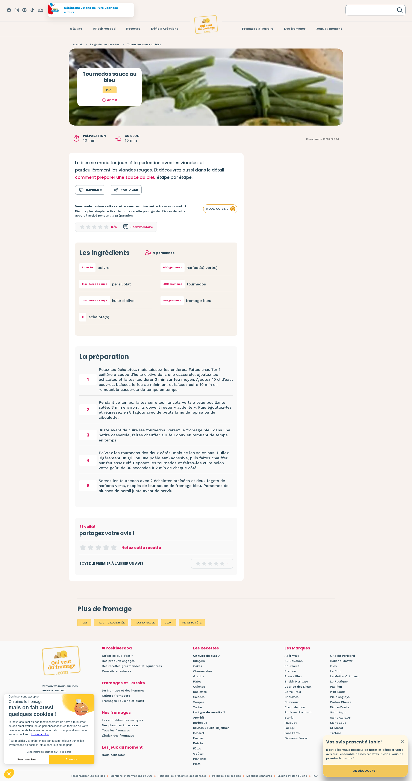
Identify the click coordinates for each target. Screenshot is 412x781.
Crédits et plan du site (292, 775)
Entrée (198, 743)
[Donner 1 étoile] (82, 547)
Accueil (78, 44)
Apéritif (198, 717)
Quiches (199, 686)
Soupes (198, 702)
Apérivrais (292, 655)
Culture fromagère (116, 695)
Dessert (198, 733)
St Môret (336, 727)
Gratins (198, 676)
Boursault (292, 666)
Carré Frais (293, 691)
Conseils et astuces (116, 671)
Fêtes (197, 748)
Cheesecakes (202, 671)
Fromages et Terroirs (123, 682)
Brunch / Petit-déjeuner (211, 727)
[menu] (76, 28)
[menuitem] (76, 28)
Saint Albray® (340, 717)
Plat (109, 89)
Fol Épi (290, 727)
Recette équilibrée (111, 622)
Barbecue (200, 722)
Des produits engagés (118, 661)
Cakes (197, 666)
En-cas (198, 738)
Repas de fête (191, 622)
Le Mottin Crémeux (344, 676)
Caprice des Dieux (298, 686)
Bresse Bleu (293, 676)
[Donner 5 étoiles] (113, 547)
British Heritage (296, 681)
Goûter (198, 753)
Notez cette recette (141, 547)
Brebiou (290, 671)
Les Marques (297, 648)
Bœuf (168, 622)
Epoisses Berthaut (298, 712)
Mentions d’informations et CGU (131, 775)
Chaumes (291, 697)
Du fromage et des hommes (123, 690)
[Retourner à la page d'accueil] (206, 24)
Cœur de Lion (295, 707)
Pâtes (197, 681)
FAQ (315, 775)
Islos (333, 666)
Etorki (289, 717)
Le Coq (335, 671)
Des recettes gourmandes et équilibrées (132, 666)
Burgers (199, 661)
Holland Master (341, 661)
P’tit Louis (337, 691)
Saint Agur (338, 712)
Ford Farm (292, 733)
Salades (198, 697)
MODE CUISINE (217, 208)
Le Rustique (339, 681)
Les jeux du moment (122, 747)
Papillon (336, 686)
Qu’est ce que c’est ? (117, 655)
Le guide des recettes (105, 44)
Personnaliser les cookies (88, 775)
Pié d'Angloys (340, 697)
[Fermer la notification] (402, 741)
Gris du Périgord (342, 655)
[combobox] (372, 10)
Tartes (198, 707)
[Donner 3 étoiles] (98, 547)
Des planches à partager (120, 725)
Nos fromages (116, 712)
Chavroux (292, 702)
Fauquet (291, 722)
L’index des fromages (118, 735)
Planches (199, 758)
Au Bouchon (294, 661)
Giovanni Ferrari (296, 738)
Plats (196, 764)
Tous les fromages (116, 730)
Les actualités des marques (122, 720)
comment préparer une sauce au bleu (115, 177)
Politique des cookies (226, 775)
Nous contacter (113, 755)
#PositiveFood (117, 648)
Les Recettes (206, 648)
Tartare (335, 733)
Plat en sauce (145, 622)
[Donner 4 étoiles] (106, 547)
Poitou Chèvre (340, 702)
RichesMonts (339, 707)
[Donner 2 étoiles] (90, 547)
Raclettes (200, 691)
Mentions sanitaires (259, 775)
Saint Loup (338, 722)
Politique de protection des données (182, 775)
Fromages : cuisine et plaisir (123, 700)
